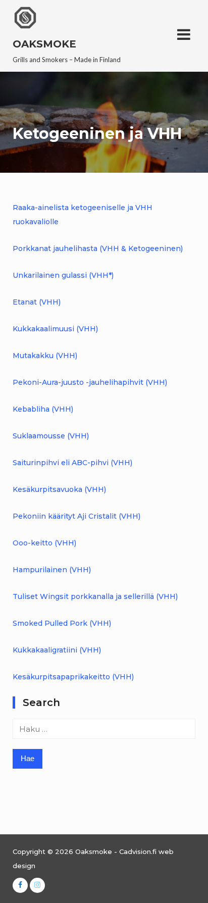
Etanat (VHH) (37, 302)
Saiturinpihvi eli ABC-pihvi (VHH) (72, 462)
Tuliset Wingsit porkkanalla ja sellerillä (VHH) (95, 596)
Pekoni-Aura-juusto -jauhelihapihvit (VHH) (90, 382)
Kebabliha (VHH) (43, 409)
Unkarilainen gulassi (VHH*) (63, 275)
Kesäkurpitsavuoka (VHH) (59, 489)
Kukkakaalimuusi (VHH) (55, 328)
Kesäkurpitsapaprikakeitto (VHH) (73, 676)
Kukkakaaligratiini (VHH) (57, 650)
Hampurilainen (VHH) (52, 569)
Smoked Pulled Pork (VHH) (62, 623)
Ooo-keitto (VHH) (44, 542)
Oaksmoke (44, 44)
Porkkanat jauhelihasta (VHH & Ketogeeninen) (98, 248)
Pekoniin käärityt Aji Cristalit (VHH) (76, 516)
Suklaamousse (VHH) (51, 435)
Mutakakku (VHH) (45, 355)
